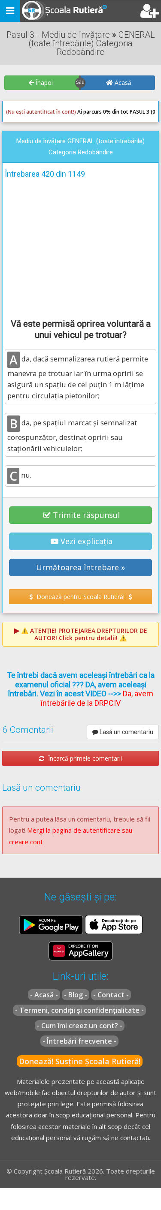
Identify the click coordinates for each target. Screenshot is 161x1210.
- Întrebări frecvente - (79, 1041)
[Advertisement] (80, 247)
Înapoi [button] (43, 82)
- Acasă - (44, 994)
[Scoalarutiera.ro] (57, 11)
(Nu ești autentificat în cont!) (41, 111)
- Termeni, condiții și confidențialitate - (79, 1010)
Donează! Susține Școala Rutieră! (79, 1061)
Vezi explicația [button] (86, 541)
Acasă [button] (122, 82)
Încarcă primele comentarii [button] (84, 758)
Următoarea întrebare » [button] (80, 567)
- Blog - (75, 994)
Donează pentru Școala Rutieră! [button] (80, 597)
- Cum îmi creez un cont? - (79, 1025)
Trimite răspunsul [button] (86, 515)
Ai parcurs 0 (56, 111)
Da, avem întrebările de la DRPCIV (97, 698)
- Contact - (111, 994)
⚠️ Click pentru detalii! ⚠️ (84, 634)
